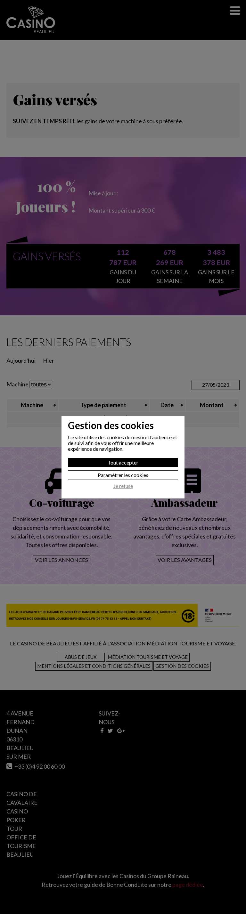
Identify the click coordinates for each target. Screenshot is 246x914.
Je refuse (123, 486)
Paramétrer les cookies (123, 475)
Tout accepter (123, 462)
